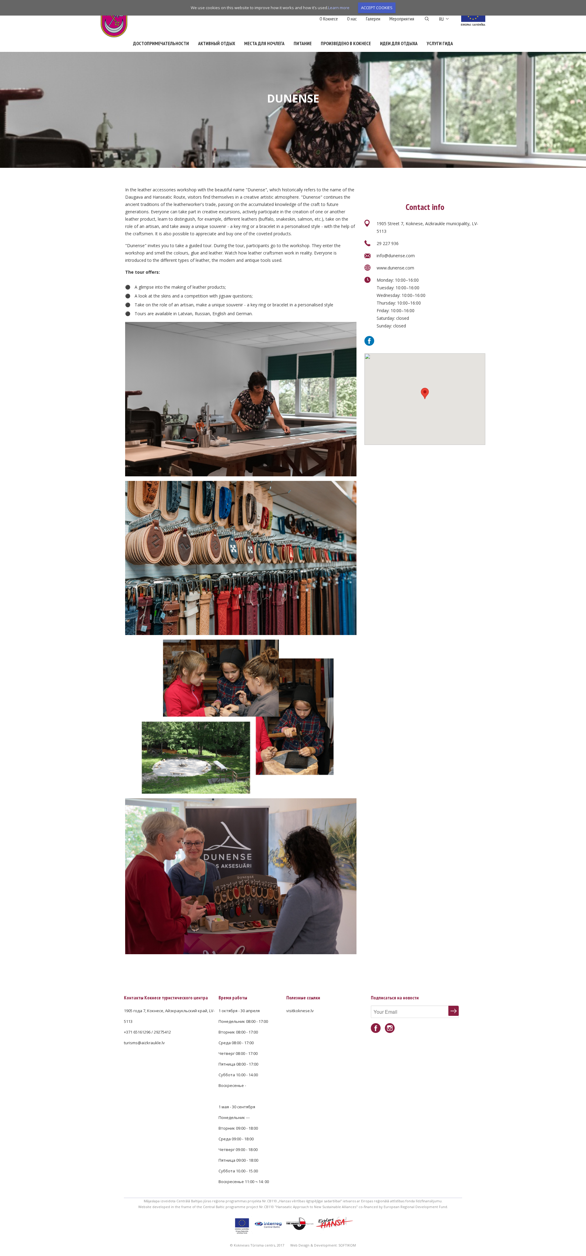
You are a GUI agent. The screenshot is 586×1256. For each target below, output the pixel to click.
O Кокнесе (329, 18)
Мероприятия (401, 18)
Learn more (338, 7)
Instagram (390, 1028)
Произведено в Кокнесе (346, 43)
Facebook (369, 341)
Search (427, 19)
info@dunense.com (396, 255)
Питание (303, 43)
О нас (352, 18)
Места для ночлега (264, 43)
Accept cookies (376, 7)
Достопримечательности (161, 43)
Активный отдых (216, 43)
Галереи (373, 18)
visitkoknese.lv (300, 1010)
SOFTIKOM (347, 1245)
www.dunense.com (395, 268)
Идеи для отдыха (399, 43)
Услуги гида (440, 43)
